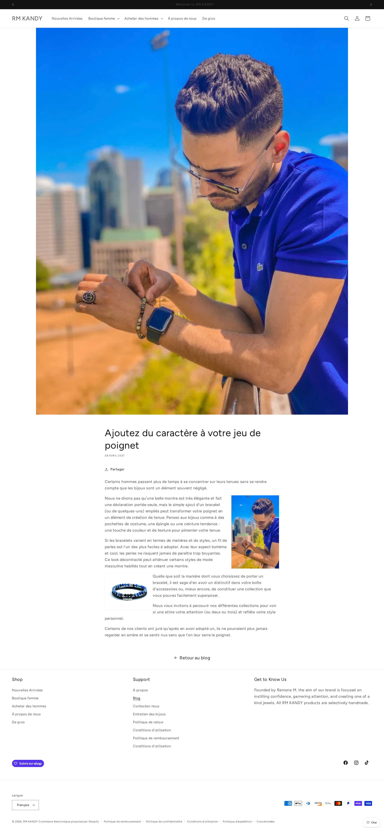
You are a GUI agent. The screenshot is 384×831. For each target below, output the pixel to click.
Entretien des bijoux (149, 714)
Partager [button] (117, 469)
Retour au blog (195, 657)
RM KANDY (30, 821)
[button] (104, 18)
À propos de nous (26, 714)
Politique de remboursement (156, 738)
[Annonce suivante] (371, 4)
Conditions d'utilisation (152, 730)
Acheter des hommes (29, 706)
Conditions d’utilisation (202, 821)
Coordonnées (266, 821)
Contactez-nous (146, 706)
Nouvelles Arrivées (27, 690)
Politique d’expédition (237, 821)
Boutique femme (25, 698)
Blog (136, 698)
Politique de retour (148, 722)
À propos (140, 690)
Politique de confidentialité (164, 821)
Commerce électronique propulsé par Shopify (69, 821)
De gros (18, 722)
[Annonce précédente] (12, 4)
